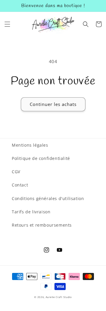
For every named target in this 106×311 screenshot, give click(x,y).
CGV (16, 171)
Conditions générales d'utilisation (48, 198)
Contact (20, 185)
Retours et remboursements (42, 225)
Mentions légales (30, 145)
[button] (7, 24)
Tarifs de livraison (31, 212)
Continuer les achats (53, 104)
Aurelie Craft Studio (59, 297)
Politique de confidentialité (41, 158)
